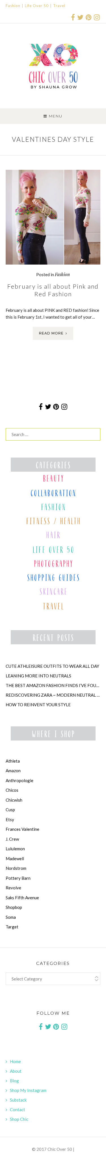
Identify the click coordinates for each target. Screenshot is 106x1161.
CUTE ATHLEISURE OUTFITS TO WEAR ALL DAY (52, 666)
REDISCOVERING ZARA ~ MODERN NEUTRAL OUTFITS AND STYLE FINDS (53, 695)
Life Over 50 (37, 5)
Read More (51, 333)
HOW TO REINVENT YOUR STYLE (38, 704)
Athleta (13, 760)
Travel (59, 5)
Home (15, 1061)
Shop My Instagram (28, 1090)
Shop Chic (19, 1119)
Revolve (13, 887)
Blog (14, 1080)
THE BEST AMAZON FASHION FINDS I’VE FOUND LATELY (53, 685)
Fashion (13, 5)
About (15, 1071)
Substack (18, 1099)
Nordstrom (16, 868)
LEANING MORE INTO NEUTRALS (38, 675)
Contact (17, 1109)
